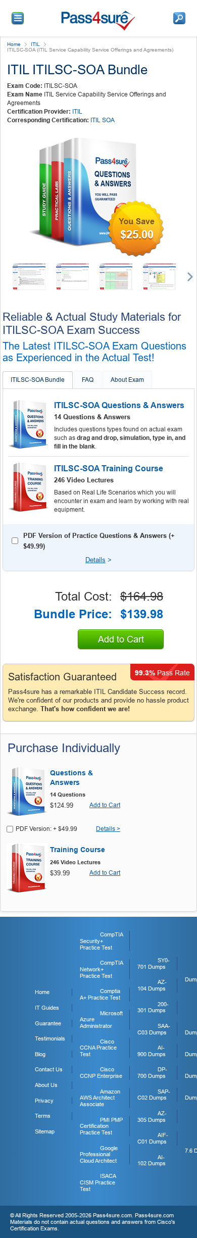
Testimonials (50, 1038)
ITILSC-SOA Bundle (38, 379)
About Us (46, 1085)
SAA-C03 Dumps (153, 1029)
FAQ (87, 379)
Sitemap (45, 1131)
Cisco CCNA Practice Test (98, 1047)
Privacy (44, 1101)
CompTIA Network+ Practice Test (101, 969)
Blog (40, 1054)
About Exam (127, 379)
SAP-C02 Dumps (153, 1094)
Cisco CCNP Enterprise (101, 1072)
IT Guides (47, 1008)
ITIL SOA (102, 120)
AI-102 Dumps (151, 1160)
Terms (43, 1116)
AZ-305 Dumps (152, 1116)
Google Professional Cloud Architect (99, 1154)
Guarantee (48, 1023)
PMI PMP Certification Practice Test (101, 1126)
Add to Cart (121, 639)
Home (14, 44)
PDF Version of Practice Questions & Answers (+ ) (99, 541)
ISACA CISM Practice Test (98, 1182)
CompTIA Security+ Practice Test (101, 940)
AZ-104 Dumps (152, 985)
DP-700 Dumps (152, 1072)
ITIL (35, 44)
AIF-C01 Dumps (152, 1138)
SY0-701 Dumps (153, 963)
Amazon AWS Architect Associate (100, 1097)
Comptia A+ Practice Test (100, 994)
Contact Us (49, 1069)
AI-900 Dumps (151, 1051)
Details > (108, 829)
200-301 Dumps (153, 1007)
